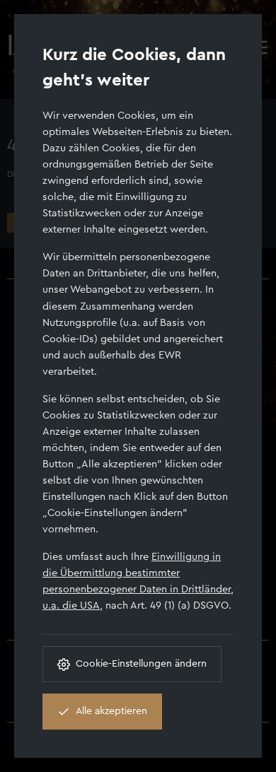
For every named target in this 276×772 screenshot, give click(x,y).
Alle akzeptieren (111, 711)
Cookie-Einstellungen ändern (141, 664)
